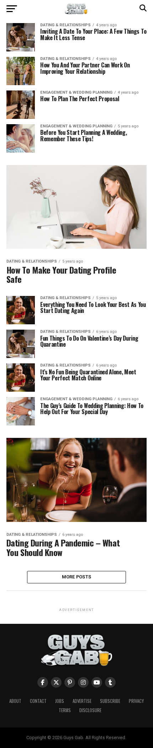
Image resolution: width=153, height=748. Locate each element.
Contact (38, 701)
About (15, 701)
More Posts (76, 576)
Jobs (59, 701)
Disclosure (90, 710)
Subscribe (110, 701)
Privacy (136, 701)
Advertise (82, 701)
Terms (65, 710)
